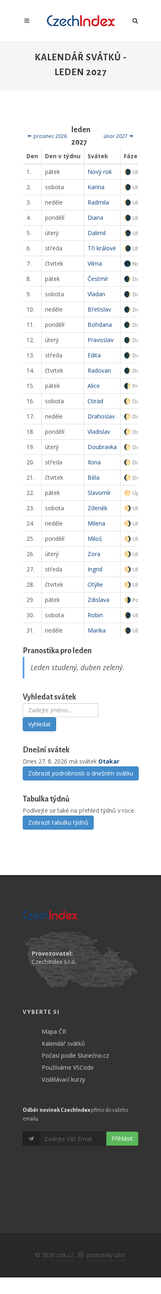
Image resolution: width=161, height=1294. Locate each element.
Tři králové (102, 248)
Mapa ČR (54, 1031)
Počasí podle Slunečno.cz (75, 1055)
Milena (96, 523)
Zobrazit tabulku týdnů (58, 822)
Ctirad (95, 401)
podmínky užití (106, 1255)
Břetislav (99, 309)
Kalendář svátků (63, 1043)
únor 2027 (116, 136)
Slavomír (99, 493)
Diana (95, 217)
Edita (94, 355)
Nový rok (100, 172)
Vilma (95, 263)
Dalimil (97, 233)
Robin (95, 615)
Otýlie (95, 584)
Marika (97, 630)
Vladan (96, 294)
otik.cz (65, 1255)
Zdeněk (97, 508)
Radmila (98, 202)
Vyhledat (39, 724)
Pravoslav (101, 340)
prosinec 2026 (49, 136)
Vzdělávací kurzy (63, 1079)
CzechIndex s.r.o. (54, 962)
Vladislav (99, 431)
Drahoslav (101, 416)
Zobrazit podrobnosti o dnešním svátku (80, 773)
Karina (96, 187)
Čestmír (98, 279)
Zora (94, 554)
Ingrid (95, 569)
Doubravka (102, 447)
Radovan (99, 370)
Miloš (95, 538)
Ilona (94, 462)
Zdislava (98, 600)
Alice (94, 386)
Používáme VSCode (68, 1067)
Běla (93, 477)
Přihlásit (122, 1138)
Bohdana (100, 324)
